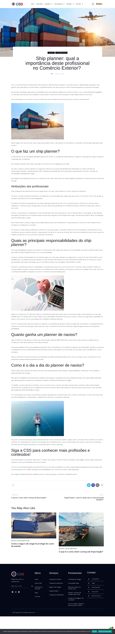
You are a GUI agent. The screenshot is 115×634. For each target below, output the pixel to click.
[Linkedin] (19, 592)
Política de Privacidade (105, 631)
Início (32, 4)
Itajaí (93, 583)
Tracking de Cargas (74, 579)
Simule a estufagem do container (75, 599)
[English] (97, 4)
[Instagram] (15, 592)
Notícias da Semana (38, 588)
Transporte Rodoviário (56, 595)
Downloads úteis (73, 583)
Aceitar (94, 631)
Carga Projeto (53, 591)
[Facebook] (12, 592)
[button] (95, 579)
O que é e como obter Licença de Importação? (81, 552)
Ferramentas (58, 4)
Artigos (51, 52)
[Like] (13, 485)
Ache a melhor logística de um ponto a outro (76, 604)
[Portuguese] (99, 4)
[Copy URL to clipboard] (102, 485)
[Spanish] (101, 4)
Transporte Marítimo (56, 583)
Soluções (47, 4)
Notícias (69, 4)
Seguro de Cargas (55, 587)
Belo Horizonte (96, 596)
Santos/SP (95, 592)
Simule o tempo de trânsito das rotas (74, 593)
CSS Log (15, 612)
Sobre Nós (39, 4)
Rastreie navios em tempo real (74, 588)
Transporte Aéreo (55, 579)
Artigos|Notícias (61, 52)
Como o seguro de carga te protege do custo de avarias (32, 545)
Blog (36, 593)
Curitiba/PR (95, 579)
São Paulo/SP (96, 587)
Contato (78, 4)
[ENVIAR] (31, 586)
